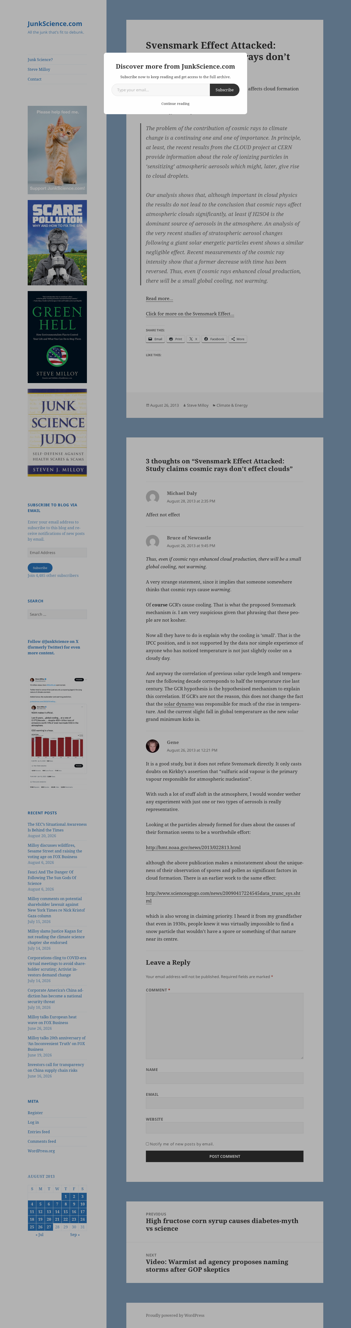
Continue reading (175, 103)
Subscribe (225, 89)
